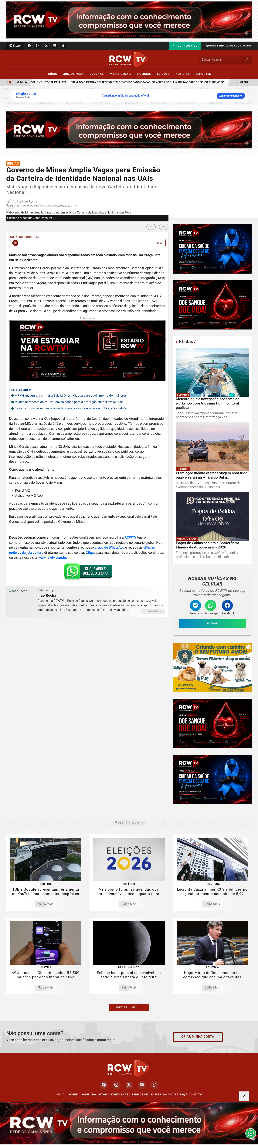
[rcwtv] (129, 129)
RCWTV (130, 537)
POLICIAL (145, 74)
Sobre (73, 1094)
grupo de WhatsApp (109, 547)
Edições (165, 74)
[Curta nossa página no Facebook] (104, 1085)
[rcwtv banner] (129, 1123)
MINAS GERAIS (122, 74)
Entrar (16, 45)
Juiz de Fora (75, 74)
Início (54, 74)
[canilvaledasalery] (212, 667)
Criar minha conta (197, 1036)
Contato (195, 1094)
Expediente (119, 1094)
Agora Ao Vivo (186, 45)
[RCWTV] (129, 20)
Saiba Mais (153, 611)
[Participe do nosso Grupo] (87, 573)
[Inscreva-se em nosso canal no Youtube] (141, 1085)
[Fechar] (244, 1096)
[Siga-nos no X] (129, 1085)
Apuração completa (229, 95)
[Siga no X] (46, 46)
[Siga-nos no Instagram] (116, 1085)
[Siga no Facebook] (29, 46)
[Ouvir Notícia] (15, 243)
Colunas (98, 74)
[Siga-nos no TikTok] (154, 1085)
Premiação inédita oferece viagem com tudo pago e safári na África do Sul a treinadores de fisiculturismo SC (131, 82)
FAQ (182, 1094)
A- (151, 226)
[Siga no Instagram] (38, 46)
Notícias (184, 74)
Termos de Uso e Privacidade (154, 1094)
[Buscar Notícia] (247, 60)
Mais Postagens (129, 1007)
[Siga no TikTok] (63, 46)
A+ (163, 226)
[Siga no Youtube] (55, 46)
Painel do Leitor (94, 1094)
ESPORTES (203, 74)
